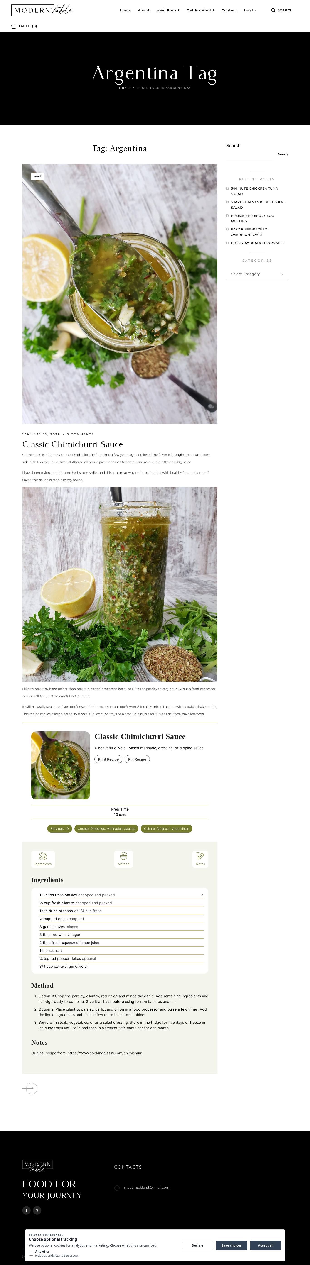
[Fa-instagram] (37, 1210)
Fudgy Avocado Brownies (257, 243)
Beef (37, 176)
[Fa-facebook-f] (26, 1210)
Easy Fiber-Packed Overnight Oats (249, 232)
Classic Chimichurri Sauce (72, 444)
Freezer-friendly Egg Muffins (252, 218)
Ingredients (43, 864)
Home (124, 88)
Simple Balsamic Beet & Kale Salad (259, 205)
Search (233, 145)
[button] (282, 10)
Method (124, 864)
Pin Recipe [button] (137, 759)
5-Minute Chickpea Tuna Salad (254, 191)
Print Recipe (108, 759)
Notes (200, 864)
